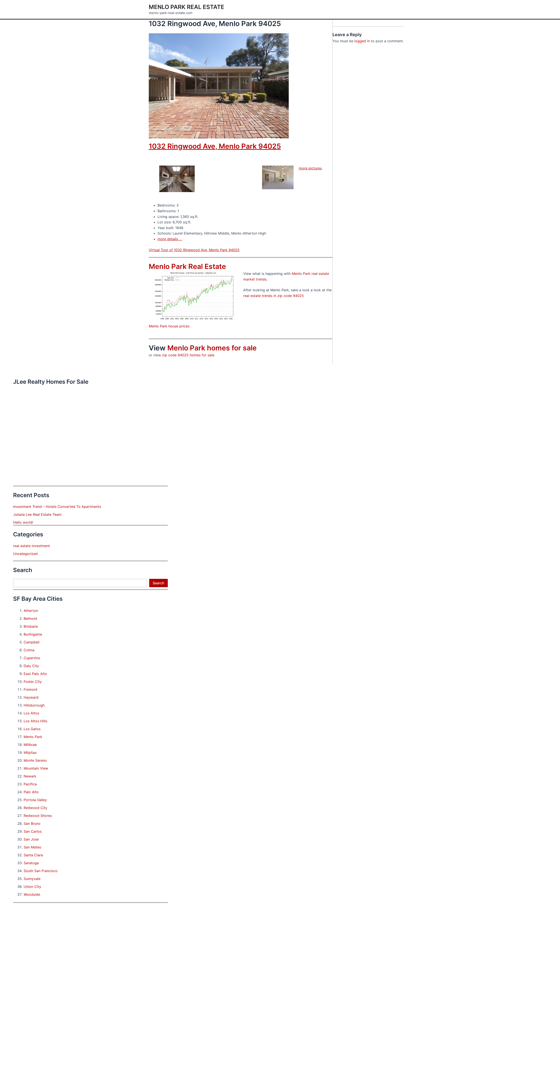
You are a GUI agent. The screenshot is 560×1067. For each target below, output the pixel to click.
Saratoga (31, 863)
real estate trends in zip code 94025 (273, 295)
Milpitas (30, 752)
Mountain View (36, 768)
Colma (29, 650)
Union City (32, 886)
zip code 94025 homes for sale (188, 355)
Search (158, 583)
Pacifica (30, 784)
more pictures (310, 168)
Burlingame (33, 634)
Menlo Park (33, 737)
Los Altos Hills (35, 721)
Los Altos (31, 713)
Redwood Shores (38, 815)
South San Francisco (41, 871)
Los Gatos (32, 729)
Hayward (31, 697)
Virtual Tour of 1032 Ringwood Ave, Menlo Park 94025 (194, 250)
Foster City (33, 681)
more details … (170, 239)
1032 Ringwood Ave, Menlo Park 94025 (215, 146)
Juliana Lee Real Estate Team (37, 514)
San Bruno (32, 823)
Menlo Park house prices (169, 326)
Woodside (32, 894)
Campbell (31, 642)
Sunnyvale (32, 878)
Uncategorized (25, 553)
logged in (362, 41)
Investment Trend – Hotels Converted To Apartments (57, 506)
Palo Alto (31, 792)
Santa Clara (33, 855)
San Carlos (33, 831)
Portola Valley (35, 800)
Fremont (30, 689)
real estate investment (31, 546)
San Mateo (32, 847)
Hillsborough (34, 705)
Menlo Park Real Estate (186, 7)
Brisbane (31, 626)
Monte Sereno (35, 760)
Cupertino (32, 658)
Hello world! (23, 522)
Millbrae (30, 744)
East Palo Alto (35, 673)
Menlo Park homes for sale (212, 348)
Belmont (30, 618)
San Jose (31, 839)
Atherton (31, 610)
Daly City (31, 666)
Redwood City (35, 808)
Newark (30, 776)
